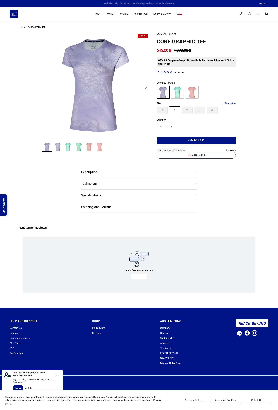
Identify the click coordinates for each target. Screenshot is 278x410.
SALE (179, 14)
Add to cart (196, 140)
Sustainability (167, 338)
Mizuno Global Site (170, 363)
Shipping (96, 333)
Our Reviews (16, 353)
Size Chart (15, 343)
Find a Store (98, 327)
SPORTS (124, 14)
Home (22, 27)
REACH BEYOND (169, 353)
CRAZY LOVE (167, 358)
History (164, 333)
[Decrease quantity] (159, 126)
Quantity (161, 119)
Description (89, 172)
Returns (14, 333)
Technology (89, 184)
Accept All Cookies (225, 400)
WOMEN (110, 14)
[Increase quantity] (172, 126)
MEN (98, 14)
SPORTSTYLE (140, 14)
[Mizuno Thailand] (14, 14)
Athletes (164, 343)
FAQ (12, 348)
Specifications (91, 195)
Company (165, 327)
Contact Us (16, 327)
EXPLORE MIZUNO (162, 14)
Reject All (256, 400)
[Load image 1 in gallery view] (96, 85)
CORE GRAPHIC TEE (36, 27)
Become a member (20, 338)
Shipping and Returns (96, 207)
